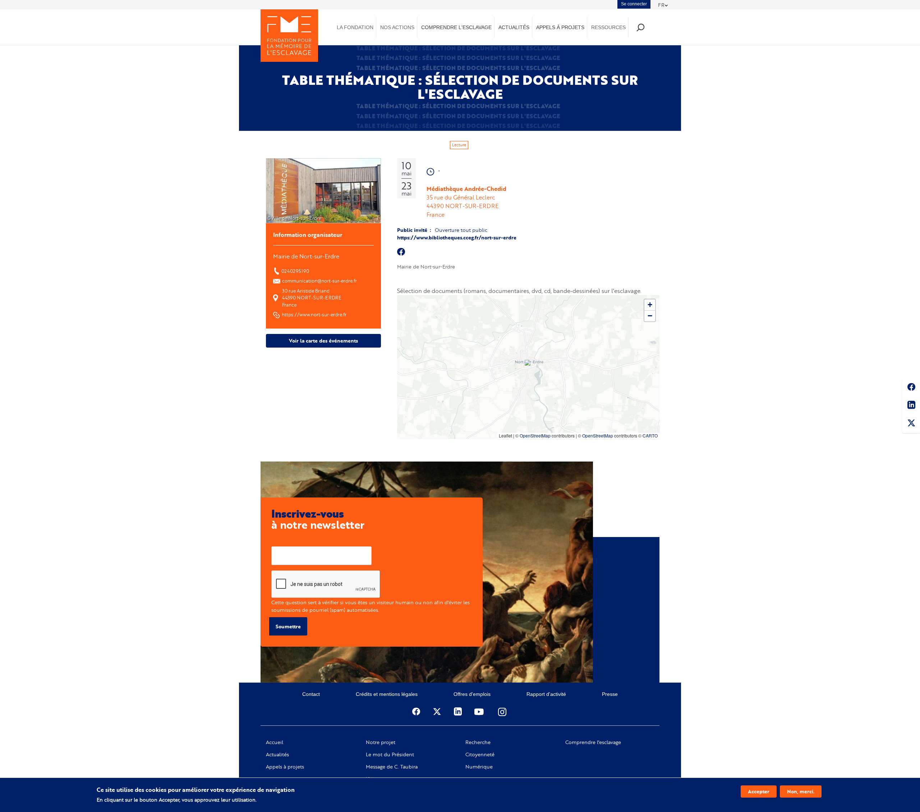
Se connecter (634, 4)
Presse (610, 694)
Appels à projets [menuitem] (560, 27)
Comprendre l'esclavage (593, 742)
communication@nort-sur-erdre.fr (319, 280)
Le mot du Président (390, 754)
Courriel (280, 540)
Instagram (502, 711)
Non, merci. (800, 791)
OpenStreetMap (535, 435)
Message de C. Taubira (392, 766)
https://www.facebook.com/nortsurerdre (401, 252)
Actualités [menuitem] (513, 27)
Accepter (758, 791)
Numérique (479, 766)
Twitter (911, 424)
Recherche (478, 742)
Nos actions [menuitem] (397, 27)
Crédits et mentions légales (387, 694)
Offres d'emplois (472, 694)
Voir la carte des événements (323, 340)
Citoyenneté (479, 754)
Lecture (459, 145)
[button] (528, 363)
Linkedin (911, 406)
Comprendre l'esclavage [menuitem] (456, 27)
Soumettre (288, 626)
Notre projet (380, 742)
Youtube (479, 711)
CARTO (650, 435)
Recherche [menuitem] (640, 27)
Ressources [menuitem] (608, 27)
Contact (311, 694)
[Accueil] (289, 35)
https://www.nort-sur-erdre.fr (314, 314)
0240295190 (295, 271)
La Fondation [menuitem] (355, 27)
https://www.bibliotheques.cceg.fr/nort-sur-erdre (456, 237)
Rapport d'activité (546, 694)
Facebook (911, 388)
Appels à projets (285, 766)
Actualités (277, 754)
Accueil (274, 742)
